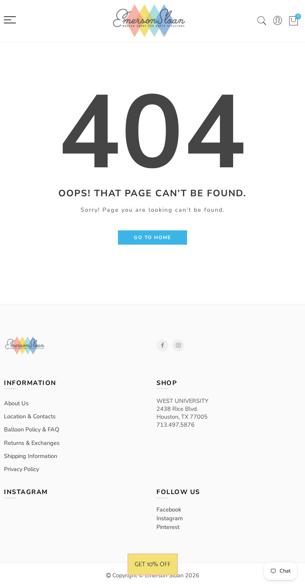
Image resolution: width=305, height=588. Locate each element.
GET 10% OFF (153, 564)
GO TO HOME (152, 237)
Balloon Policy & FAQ (31, 429)
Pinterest (168, 527)
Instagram (178, 345)
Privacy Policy (21, 469)
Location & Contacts (30, 416)
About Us (16, 403)
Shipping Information (30, 456)
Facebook (162, 345)
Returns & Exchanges (32, 443)
